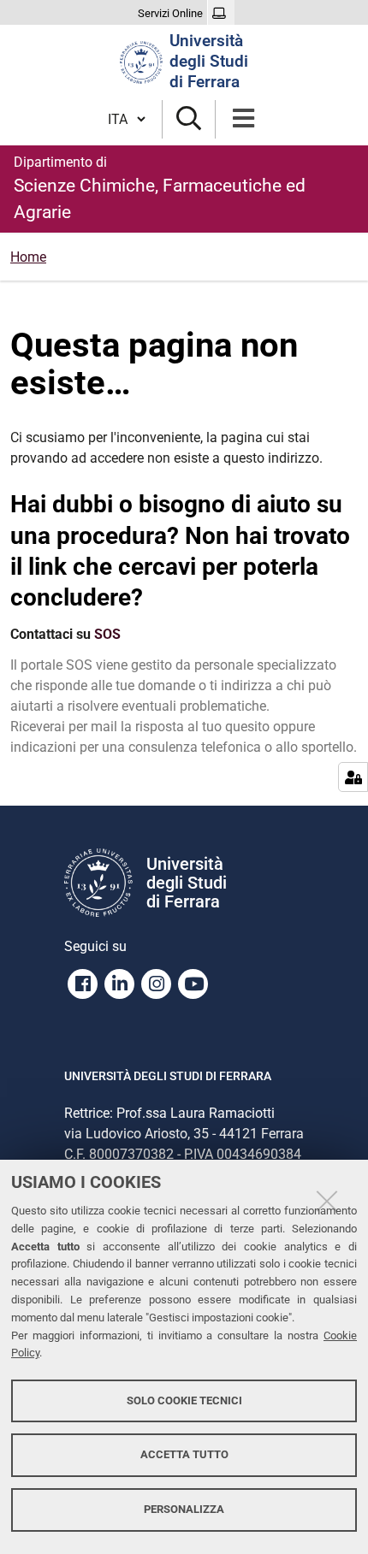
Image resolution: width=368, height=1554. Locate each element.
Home (28, 257)
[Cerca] (189, 119)
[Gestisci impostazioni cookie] (353, 777)
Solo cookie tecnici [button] (184, 1400)
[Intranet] (221, 13)
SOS (107, 634)
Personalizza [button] (184, 1509)
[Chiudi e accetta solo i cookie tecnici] (327, 1200)
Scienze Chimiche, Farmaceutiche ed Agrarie (160, 188)
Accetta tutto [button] (184, 1454)
